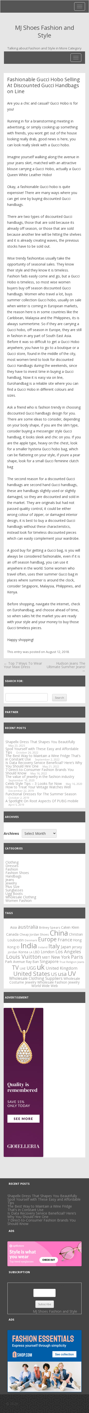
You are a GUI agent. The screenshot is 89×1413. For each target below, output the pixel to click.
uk (41, 967)
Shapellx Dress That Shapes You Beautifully (40, 741)
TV (15, 967)
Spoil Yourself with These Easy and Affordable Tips (42, 750)
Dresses (12, 865)
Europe (47, 939)
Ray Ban (32, 961)
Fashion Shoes (17, 872)
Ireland (42, 947)
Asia (13, 927)
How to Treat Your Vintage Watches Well (38, 787)
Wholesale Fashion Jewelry (58, 982)
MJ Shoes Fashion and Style (44, 31)
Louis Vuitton (23, 956)
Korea (23, 951)
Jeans (9, 879)
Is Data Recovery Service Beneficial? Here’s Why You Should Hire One (41, 1215)
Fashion (11, 869)
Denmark (31, 940)
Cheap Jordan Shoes (34, 934)
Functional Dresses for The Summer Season (40, 794)
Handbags (13, 876)
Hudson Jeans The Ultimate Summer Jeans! (66, 667)
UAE (23, 968)
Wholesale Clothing (20, 897)
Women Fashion (18, 900)
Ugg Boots (14, 893)
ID (18, 947)
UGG (31, 968)
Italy (54, 946)
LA (30, 952)
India (29, 946)
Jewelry (11, 883)
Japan (66, 947)
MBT (46, 957)
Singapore (49, 961)
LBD (36, 952)
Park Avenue (15, 961)
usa (62, 973)
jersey (77, 946)
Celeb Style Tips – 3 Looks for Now (33, 783)
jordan (12, 952)
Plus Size (12, 886)
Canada (12, 934)
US (54, 974)
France (65, 939)
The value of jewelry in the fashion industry (39, 776)
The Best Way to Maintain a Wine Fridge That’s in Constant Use (39, 1208)
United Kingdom (61, 968)
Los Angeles (68, 951)
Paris (77, 956)
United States (31, 974)
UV (72, 973)
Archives (11, 833)
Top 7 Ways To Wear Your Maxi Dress (23, 665)
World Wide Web (44, 985)
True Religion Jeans (72, 962)
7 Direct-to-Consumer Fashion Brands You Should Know (41, 1222)
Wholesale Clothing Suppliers (36, 978)
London (47, 952)
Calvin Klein (70, 927)
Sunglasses (14, 890)
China (59, 933)
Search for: (14, 681)
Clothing (12, 862)
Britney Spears (49, 927)
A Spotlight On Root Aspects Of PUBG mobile (41, 801)
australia (28, 926)
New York (60, 957)
